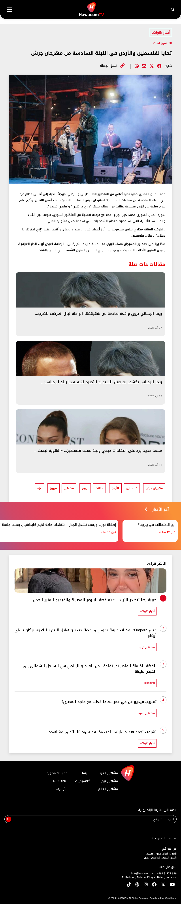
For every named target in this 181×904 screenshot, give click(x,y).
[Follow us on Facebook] (154, 885)
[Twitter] (151, 66)
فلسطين (131, 488)
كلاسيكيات (82, 781)
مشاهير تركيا (109, 781)
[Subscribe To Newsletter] (8, 819)
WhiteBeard (171, 898)
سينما (86, 773)
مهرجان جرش (154, 488)
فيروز (53, 488)
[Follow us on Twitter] (163, 885)
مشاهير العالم (108, 789)
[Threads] (137, 885)
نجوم (85, 488)
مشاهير (69, 488)
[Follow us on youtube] (172, 885)
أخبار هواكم (160, 32)
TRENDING (59, 781)
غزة (39, 488)
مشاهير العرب (108, 773)
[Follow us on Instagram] (146, 885)
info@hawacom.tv (142, 873)
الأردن (115, 488)
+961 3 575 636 (167, 873)
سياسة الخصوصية (164, 838)
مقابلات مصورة (57, 773)
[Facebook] (159, 66)
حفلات (99, 488)
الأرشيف (61, 789)
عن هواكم (169, 849)
